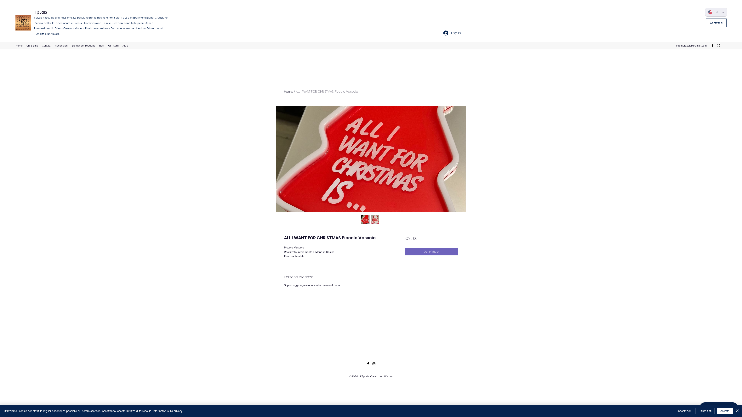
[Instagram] (718, 45)
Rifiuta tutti (705, 411)
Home (288, 91)
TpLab (40, 12)
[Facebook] (713, 45)
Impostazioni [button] (684, 411)
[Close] (737, 411)
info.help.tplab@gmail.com (691, 45)
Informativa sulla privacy (167, 411)
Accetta (724, 411)
